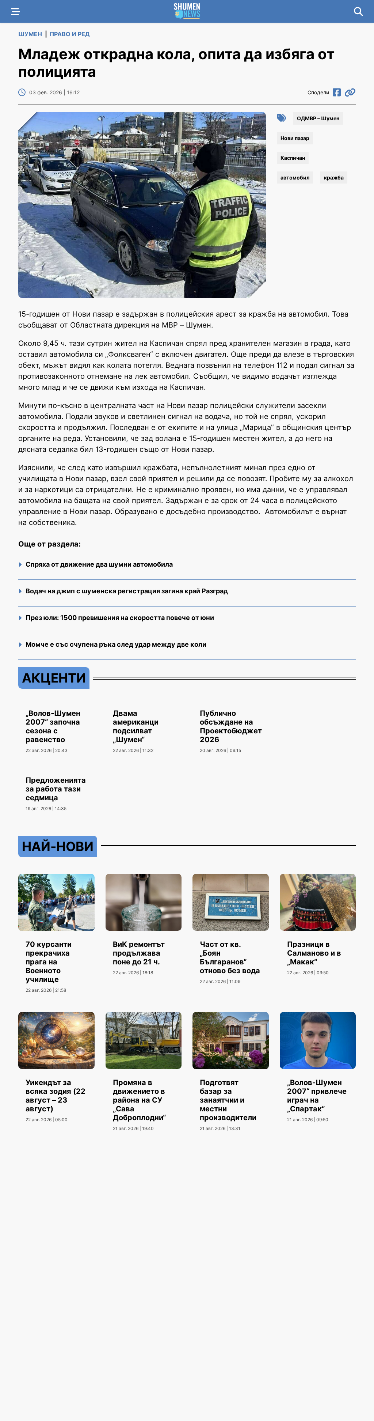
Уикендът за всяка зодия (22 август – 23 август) (55, 1095)
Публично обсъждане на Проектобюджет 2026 (231, 726)
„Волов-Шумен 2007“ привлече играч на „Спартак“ (317, 1095)
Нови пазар (294, 138)
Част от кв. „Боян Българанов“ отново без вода (230, 957)
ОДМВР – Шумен (318, 118)
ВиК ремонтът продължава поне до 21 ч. (139, 953)
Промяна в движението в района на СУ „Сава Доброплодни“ (139, 1100)
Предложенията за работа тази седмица (56, 789)
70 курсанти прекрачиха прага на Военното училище (49, 962)
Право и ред (70, 34)
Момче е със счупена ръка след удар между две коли (116, 644)
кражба (334, 177)
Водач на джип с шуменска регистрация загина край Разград (127, 591)
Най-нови (58, 846)
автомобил (294, 177)
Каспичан (292, 158)
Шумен (30, 34)
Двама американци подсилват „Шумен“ (136, 726)
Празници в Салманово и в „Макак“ (314, 953)
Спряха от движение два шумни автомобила (99, 564)
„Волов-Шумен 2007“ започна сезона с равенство (53, 726)
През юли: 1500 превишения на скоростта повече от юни (120, 617)
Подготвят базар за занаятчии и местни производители (228, 1100)
